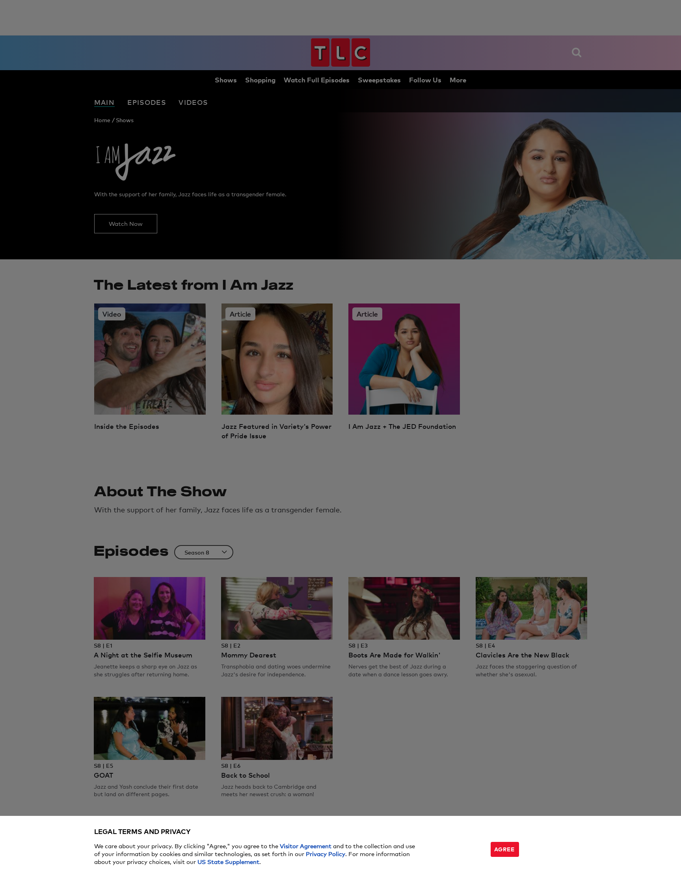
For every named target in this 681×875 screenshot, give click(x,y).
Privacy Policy (325, 853)
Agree (504, 849)
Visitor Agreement (305, 845)
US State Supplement (228, 861)
